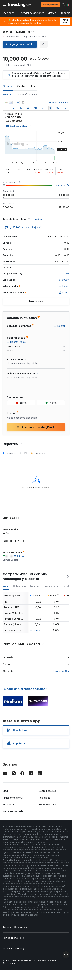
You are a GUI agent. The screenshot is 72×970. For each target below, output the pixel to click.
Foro (34, 86)
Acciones (8, 13)
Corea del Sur (61, 671)
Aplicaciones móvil (13, 797)
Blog (5, 790)
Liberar (37, 630)
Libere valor (60, 185)
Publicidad (44, 797)
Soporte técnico (48, 804)
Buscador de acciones (31, 13)
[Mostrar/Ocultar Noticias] (22, 102)
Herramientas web (13, 811)
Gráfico (22, 86)
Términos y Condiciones (15, 927)
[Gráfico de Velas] (6, 102)
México (52, 13)
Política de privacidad (13, 938)
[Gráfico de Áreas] (11, 102)
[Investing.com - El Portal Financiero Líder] (19, 5)
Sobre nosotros (47, 790)
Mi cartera (8, 804)
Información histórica (27, 94)
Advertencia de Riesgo (14, 948)
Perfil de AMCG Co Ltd (21, 644)
